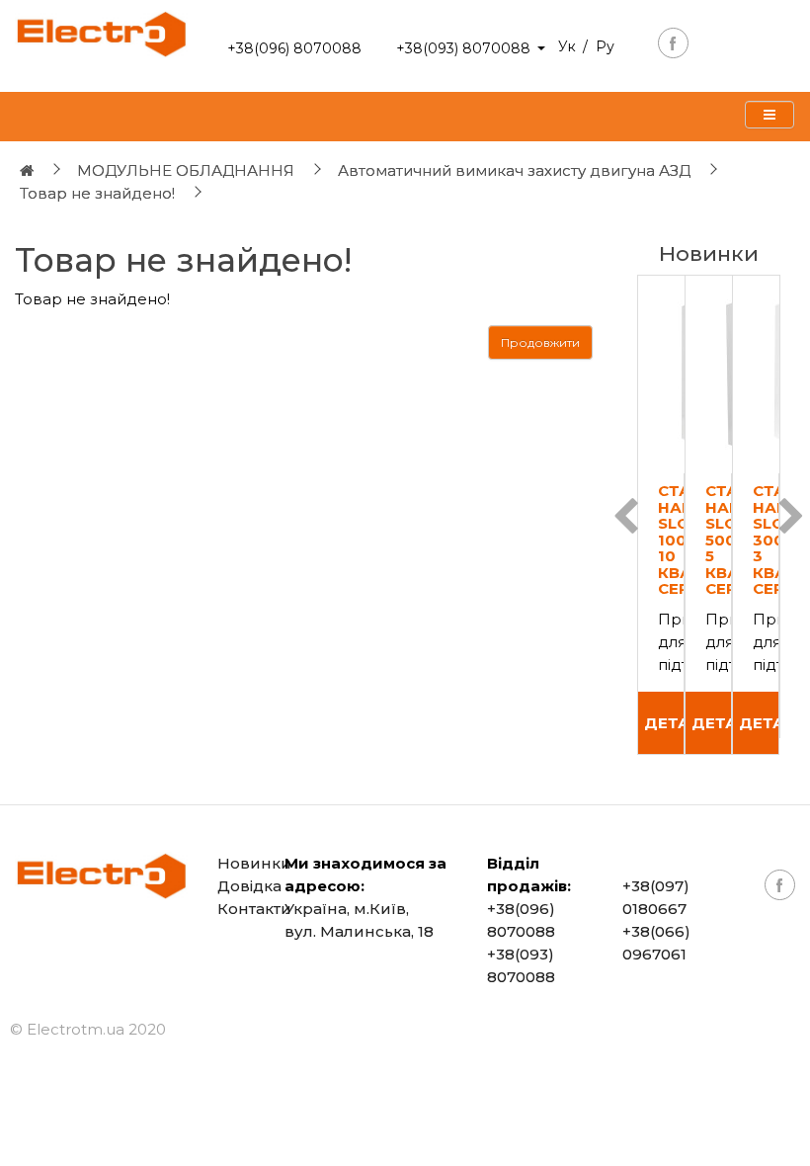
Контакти (254, 908)
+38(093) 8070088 (463, 48)
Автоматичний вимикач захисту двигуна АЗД (514, 170)
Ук (567, 46)
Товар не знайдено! (97, 193)
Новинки (254, 863)
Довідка (249, 885)
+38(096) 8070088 (294, 48)
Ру (605, 46)
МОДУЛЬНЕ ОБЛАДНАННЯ (185, 170)
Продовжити (540, 342)
